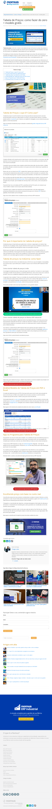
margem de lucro (14, 402)
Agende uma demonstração (8, 782)
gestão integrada (36, 123)
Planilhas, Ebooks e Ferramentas (27, 7)
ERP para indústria (28, 9)
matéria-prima (43, 498)
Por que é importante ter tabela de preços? (15, 73)
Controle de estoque (7, 758)
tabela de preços (21, 179)
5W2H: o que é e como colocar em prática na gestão (18, 662)
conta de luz (13, 401)
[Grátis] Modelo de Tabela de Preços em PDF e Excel (17, 76)
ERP (19, 171)
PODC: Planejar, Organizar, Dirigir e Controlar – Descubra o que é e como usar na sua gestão (26, 678)
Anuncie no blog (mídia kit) (8, 786)
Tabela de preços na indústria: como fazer (15, 75)
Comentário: (5, 624)
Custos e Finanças (17, 14)
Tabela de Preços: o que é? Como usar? (14, 72)
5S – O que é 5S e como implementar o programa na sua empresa (20, 651)
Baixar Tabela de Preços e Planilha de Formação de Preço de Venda (20, 431)
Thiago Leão (15, 549)
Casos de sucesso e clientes (8, 770)
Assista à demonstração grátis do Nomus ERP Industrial (17, 384)
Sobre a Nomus (6, 773)
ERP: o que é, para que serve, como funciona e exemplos (19, 674)
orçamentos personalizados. (10, 57)
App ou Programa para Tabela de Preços (15, 78)
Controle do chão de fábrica (8, 760)
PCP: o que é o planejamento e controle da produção (18, 681)
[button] (26, 712)
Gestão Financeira (6, 755)
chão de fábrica (12, 331)
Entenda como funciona (7, 752)
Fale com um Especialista (8, 785)
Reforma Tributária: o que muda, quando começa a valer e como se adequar (23, 647)
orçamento (13, 119)
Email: (4, 619)
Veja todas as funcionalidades (9, 761)
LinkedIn (16, 561)
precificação (18, 282)
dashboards (25, 453)
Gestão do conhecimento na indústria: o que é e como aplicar (19, 655)
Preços (4, 771)
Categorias (29, 2)
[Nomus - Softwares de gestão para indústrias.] (10, 3)
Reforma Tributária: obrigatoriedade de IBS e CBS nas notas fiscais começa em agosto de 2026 (26, 658)
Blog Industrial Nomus (8, 14)
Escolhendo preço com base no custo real (15, 79)
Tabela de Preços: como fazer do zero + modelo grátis (25, 21)
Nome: (4, 615)
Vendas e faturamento (7, 753)
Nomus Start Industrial (7, 750)
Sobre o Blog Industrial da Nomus (9, 775)
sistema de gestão (28, 443)
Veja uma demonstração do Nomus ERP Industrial (26, 489)
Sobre (24, 2)
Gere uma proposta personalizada (10, 783)
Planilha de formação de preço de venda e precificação (18, 670)
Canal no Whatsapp (28, 5)
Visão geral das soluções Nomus (9, 763)
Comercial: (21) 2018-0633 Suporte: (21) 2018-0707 (12, 806)
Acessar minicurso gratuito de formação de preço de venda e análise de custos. (23, 314)
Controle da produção (7, 756)
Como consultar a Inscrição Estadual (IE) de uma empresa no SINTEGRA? (22, 666)
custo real (17, 399)
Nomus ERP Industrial (7, 748)
